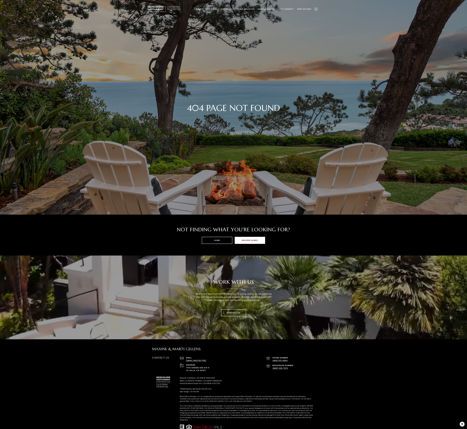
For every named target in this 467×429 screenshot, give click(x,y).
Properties (211, 9)
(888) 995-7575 (280, 368)
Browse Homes (250, 240)
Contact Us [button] (233, 313)
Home (217, 240)
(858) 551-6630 (280, 360)
